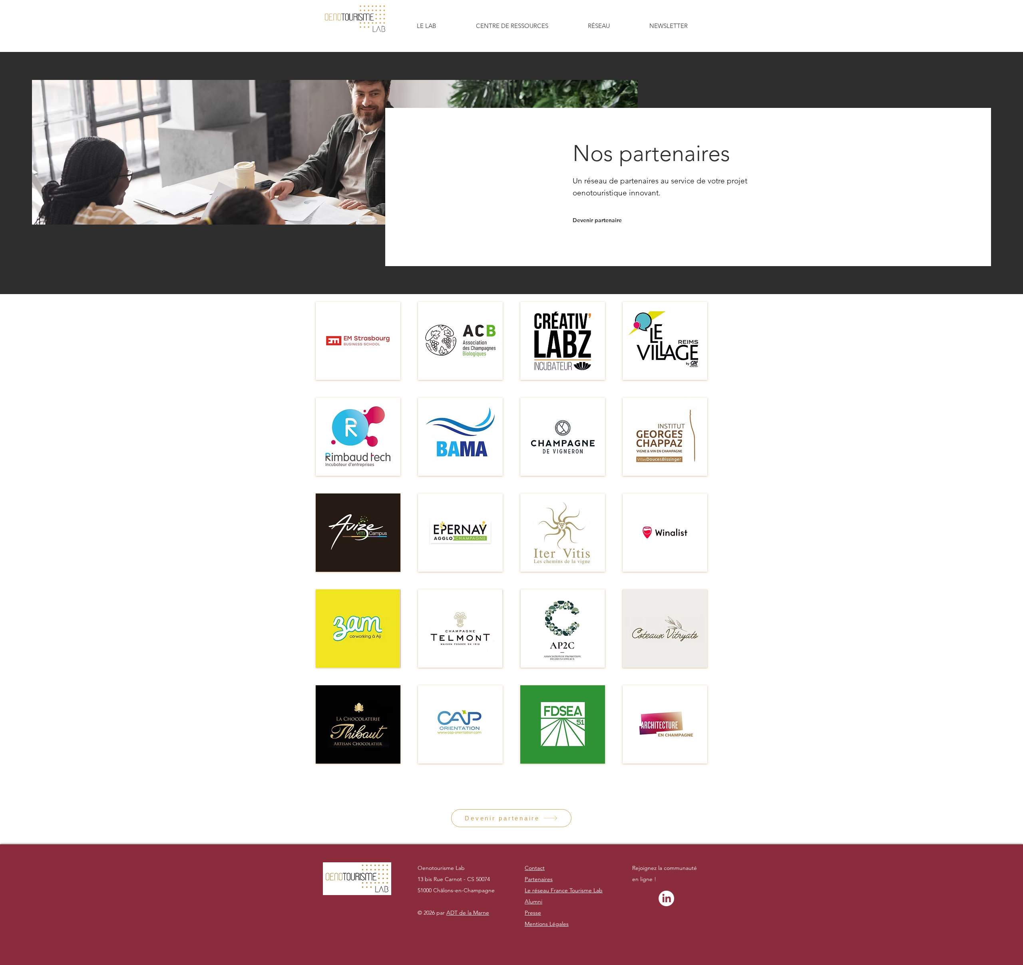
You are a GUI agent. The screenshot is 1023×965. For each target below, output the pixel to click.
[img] (358, 341)
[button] (426, 26)
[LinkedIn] (666, 898)
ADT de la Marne (467, 912)
